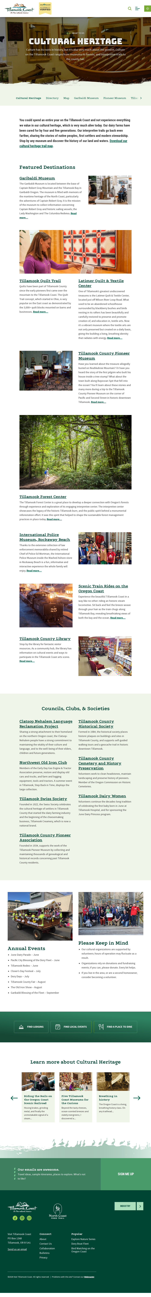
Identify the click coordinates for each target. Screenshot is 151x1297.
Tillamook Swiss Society (43, 798)
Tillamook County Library (45, 638)
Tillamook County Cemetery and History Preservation (99, 763)
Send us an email (17, 1249)
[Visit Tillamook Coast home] (22, 1207)
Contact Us (46, 1243)
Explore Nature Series (83, 1239)
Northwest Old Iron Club (43, 762)
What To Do (78, 33)
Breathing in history (108, 1098)
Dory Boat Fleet (80, 1243)
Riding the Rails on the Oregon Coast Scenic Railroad (38, 1100)
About (43, 1239)
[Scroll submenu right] (141, 98)
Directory (52, 98)
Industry (125, 1206)
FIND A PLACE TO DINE (119, 1027)
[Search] (129, 8)
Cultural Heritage (28, 98)
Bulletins (45, 1253)
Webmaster (89, 1276)
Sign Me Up (126, 1174)
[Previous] (14, 1098)
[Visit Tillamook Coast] (19, 9)
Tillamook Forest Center (42, 496)
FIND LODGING (35, 1027)
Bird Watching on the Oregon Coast (83, 1250)
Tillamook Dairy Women (102, 796)
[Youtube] (29, 1217)
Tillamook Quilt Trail (40, 280)
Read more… (40, 312)
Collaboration (47, 1248)
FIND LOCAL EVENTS (75, 1027)
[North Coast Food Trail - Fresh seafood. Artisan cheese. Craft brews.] (58, 1211)
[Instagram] (22, 1217)
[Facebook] (15, 1217)
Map (66, 98)
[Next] (136, 1098)
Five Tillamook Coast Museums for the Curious (74, 1100)
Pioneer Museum (114, 98)
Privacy (43, 1257)
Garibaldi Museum (86, 98)
